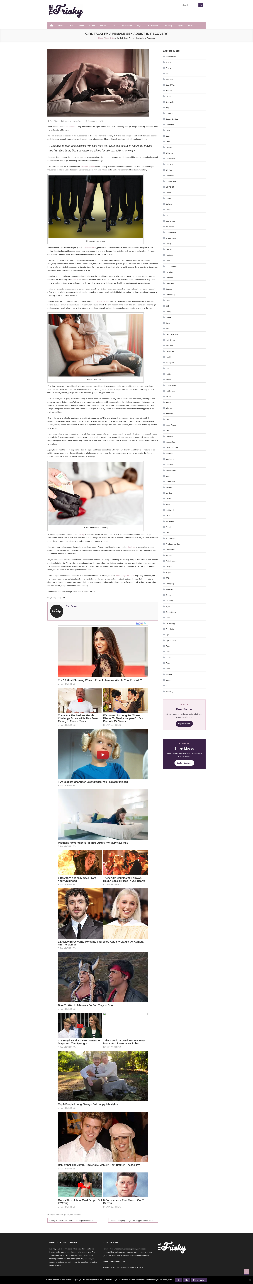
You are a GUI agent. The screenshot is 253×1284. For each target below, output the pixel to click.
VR (167, 686)
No (186, 1280)
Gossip (169, 312)
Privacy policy (199, 1280)
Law (167, 419)
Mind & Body (171, 470)
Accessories (171, 56)
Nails (168, 504)
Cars (168, 130)
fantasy (81, 534)
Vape (168, 669)
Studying (169, 601)
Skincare (169, 589)
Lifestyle (169, 436)
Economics (170, 221)
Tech (168, 618)
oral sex (74, 279)
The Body (170, 629)
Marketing (170, 459)
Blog (167, 108)
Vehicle (169, 674)
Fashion (169, 249)
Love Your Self (172, 448)
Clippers (169, 164)
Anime (168, 68)
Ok (178, 1280)
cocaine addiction (101, 301)
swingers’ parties (88, 166)
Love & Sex (76, 121)
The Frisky (54, 121)
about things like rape (125, 576)
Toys (168, 652)
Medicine (169, 465)
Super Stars (171, 612)
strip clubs (130, 547)
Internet (169, 408)
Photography (171, 538)
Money (168, 476)
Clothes (169, 170)
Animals (169, 62)
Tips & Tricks (171, 640)
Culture (169, 204)
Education (170, 227)
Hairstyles (170, 351)
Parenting (168, 26)
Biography (170, 102)
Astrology (170, 79)
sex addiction (71, 126)
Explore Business (184, 763)
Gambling (170, 283)
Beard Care (170, 85)
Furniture (169, 272)
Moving (169, 493)
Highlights (170, 363)
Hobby (168, 374)
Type (168, 663)
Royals (180, 26)
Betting (169, 96)
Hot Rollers (170, 391)
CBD (168, 142)
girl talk (66, 1215)
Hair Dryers (170, 340)
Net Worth (170, 510)
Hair (167, 329)
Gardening (170, 295)
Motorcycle (170, 482)
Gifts (168, 300)
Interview (169, 414)
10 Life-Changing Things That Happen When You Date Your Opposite (134, 1220)
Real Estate (170, 550)
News (71, 26)
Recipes (169, 555)
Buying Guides (172, 119)
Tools (168, 646)
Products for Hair (173, 544)
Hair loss (169, 346)
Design (169, 210)
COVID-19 (170, 187)
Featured (169, 255)
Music (168, 499)
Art (167, 74)
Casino (169, 136)
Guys (168, 323)
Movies (103, 26)
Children (169, 153)
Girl (167, 306)
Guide (168, 317)
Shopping (170, 584)
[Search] (200, 5)
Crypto (168, 198)
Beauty (169, 91)
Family (168, 244)
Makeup (169, 453)
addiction (59, 1215)
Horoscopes (171, 385)
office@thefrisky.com (117, 1261)
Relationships (126, 26)
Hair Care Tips (172, 334)
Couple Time (171, 181)
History (169, 368)
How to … (170, 397)
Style (139, 26)
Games (169, 289)
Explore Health (184, 724)
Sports (168, 595)
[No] (249, 1280)
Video (168, 680)
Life (167, 431)
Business (169, 113)
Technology (170, 623)
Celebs (92, 26)
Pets (167, 533)
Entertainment (152, 26)
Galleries (169, 278)
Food (168, 261)
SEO (168, 578)
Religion (169, 567)
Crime (168, 193)
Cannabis (170, 125)
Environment (171, 238)
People (169, 527)
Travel (190, 26)
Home (60, 26)
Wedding (169, 691)
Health (81, 26)
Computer (170, 176)
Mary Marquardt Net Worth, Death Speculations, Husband (74, 1220)
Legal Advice (171, 425)
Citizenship (170, 159)
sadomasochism (89, 248)
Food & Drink (171, 266)
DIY (167, 215)
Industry (169, 402)
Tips (167, 635)
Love (113, 26)
